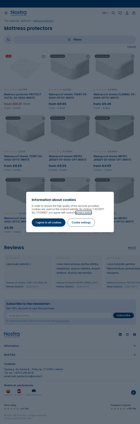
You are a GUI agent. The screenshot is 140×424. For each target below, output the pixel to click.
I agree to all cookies (48, 222)
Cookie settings (81, 222)
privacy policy (84, 212)
